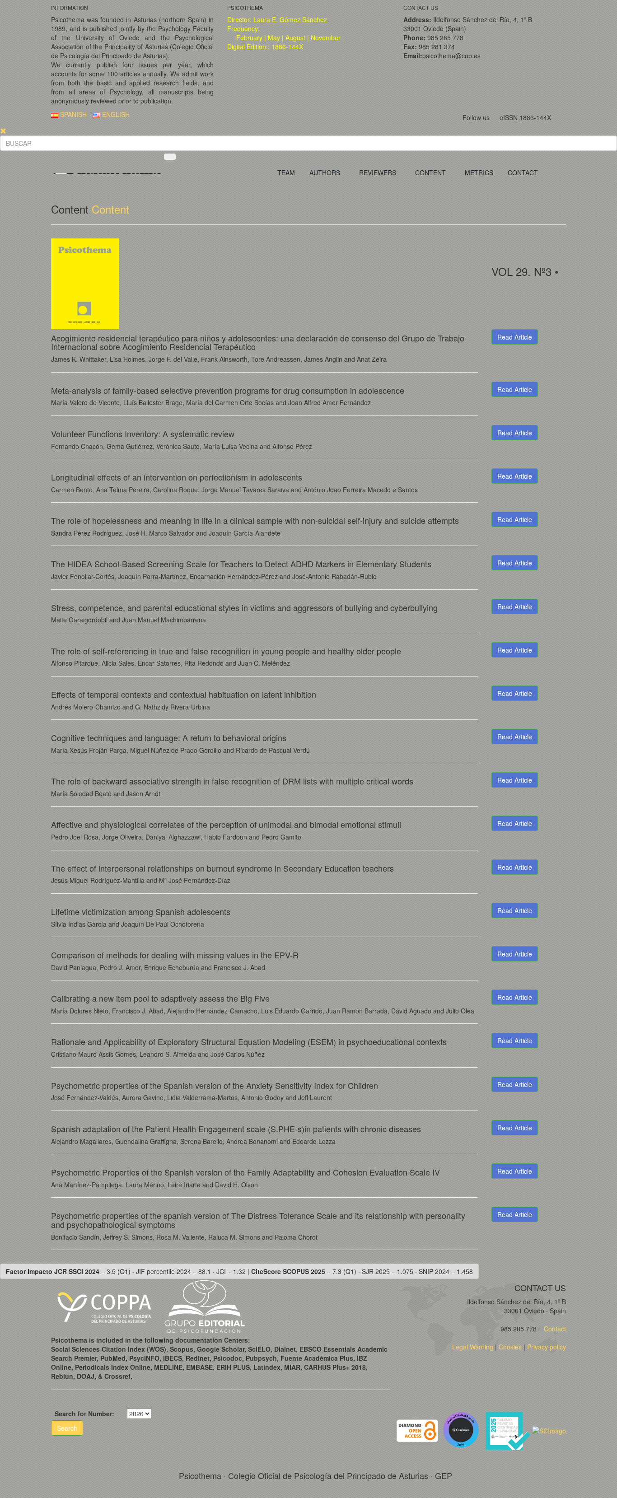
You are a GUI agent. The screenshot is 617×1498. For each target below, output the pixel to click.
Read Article (514, 336)
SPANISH (72, 114)
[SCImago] (549, 1429)
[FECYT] (508, 1429)
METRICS (479, 172)
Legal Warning (472, 1346)
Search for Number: (84, 1413)
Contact (554, 1328)
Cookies (510, 1346)
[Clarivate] (462, 1429)
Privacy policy (546, 1346)
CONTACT (523, 172)
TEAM (286, 172)
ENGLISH (115, 114)
